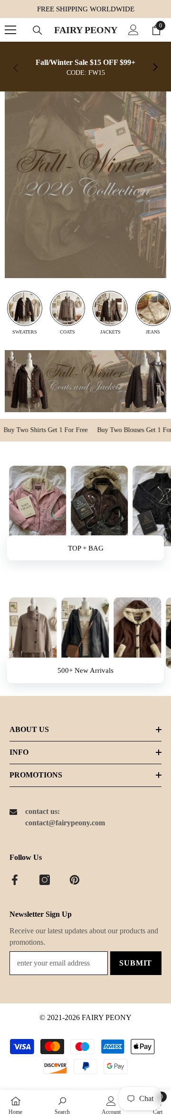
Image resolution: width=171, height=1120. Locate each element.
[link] (85, 68)
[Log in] (133, 30)
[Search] (37, 30)
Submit (135, 963)
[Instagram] (44, 879)
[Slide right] (154, 67)
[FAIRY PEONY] (85, 184)
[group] (24, 313)
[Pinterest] (74, 879)
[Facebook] (14, 879)
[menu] (10, 30)
